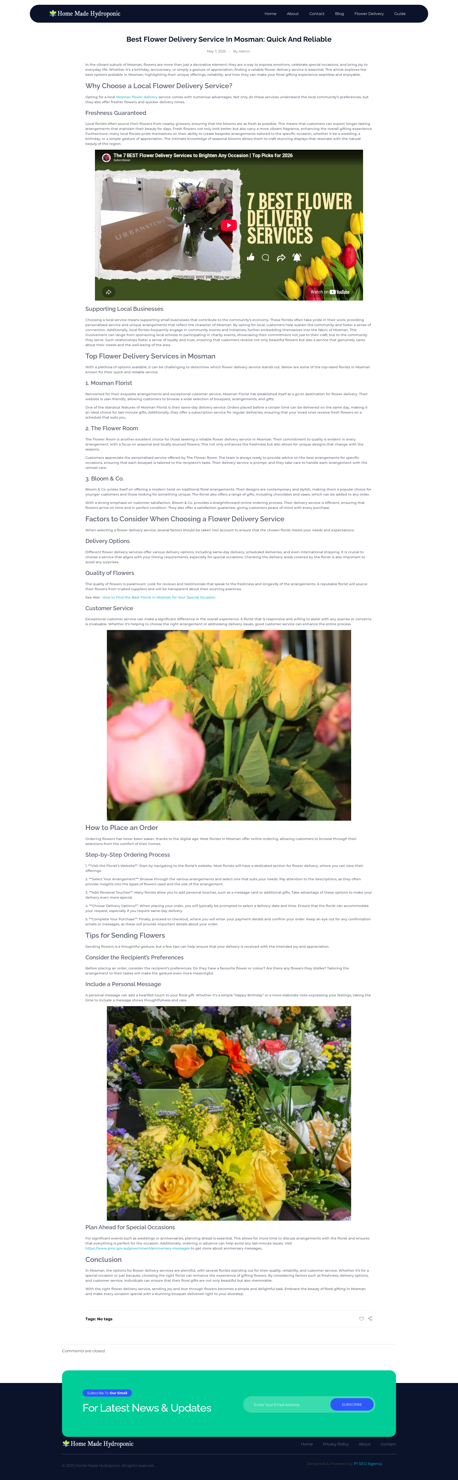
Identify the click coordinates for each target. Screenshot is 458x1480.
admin (244, 51)
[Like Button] (361, 1318)
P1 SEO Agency (368, 1463)
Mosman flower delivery (137, 97)
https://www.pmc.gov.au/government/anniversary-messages (137, 1248)
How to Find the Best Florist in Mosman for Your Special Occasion (159, 597)
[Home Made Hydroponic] (84, 13)
